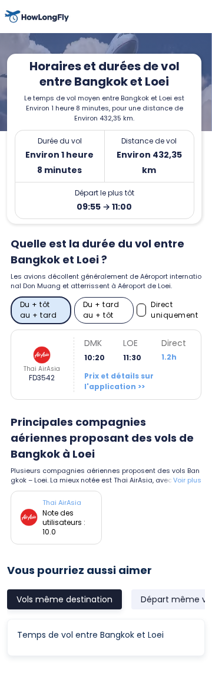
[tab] (64, 599)
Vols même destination (64, 599)
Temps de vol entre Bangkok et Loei (90, 635)
